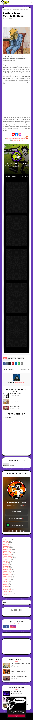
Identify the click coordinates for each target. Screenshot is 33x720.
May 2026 (6, 544)
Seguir (16, 715)
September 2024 (7, 578)
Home (4, 9)
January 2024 (6, 591)
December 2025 (7, 553)
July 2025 (5, 561)
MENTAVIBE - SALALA (17, 691)
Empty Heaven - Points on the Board (20, 664)
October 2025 (7, 556)
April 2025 (6, 566)
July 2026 (5, 541)
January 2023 (6, 595)
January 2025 (6, 571)
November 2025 (7, 554)
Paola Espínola (19, 382)
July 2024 (5, 581)
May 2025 (6, 564)
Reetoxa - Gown (15, 400)
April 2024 (6, 586)
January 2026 (7, 551)
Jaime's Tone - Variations (19, 676)
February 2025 (7, 569)
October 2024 (7, 576)
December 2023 (7, 593)
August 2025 (6, 559)
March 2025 (6, 568)
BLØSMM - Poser (15, 393)
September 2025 (7, 558)
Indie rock (8, 9)
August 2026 (6, 539)
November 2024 (7, 574)
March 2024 (6, 588)
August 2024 (6, 579)
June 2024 (6, 583)
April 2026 (6, 546)
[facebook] (6, 626)
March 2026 (6, 548)
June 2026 (6, 543)
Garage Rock (21, 358)
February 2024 (7, 590)
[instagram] (13, 626)
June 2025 (6, 563)
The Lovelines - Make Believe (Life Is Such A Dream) (20, 670)
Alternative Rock (12, 358)
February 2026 (7, 549)
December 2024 (7, 573)
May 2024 (6, 584)
